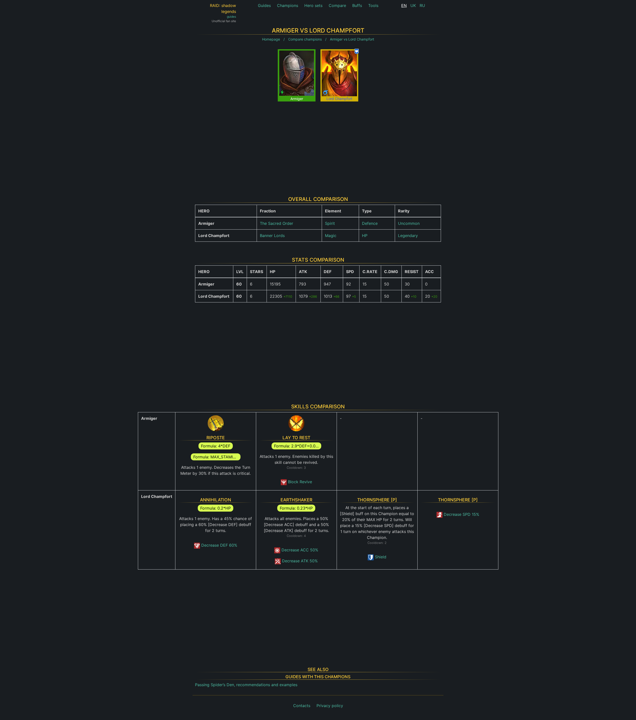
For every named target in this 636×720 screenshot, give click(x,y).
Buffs (357, 5)
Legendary (408, 235)
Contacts (301, 705)
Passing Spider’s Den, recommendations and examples (246, 684)
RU (422, 5)
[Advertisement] (318, 145)
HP (364, 235)
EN (404, 5)
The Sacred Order (276, 223)
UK (413, 5)
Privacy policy (330, 705)
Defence (370, 223)
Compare (337, 5)
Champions (287, 5)
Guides (264, 5)
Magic (330, 235)
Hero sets (313, 5)
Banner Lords (272, 235)
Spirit (330, 223)
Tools (373, 5)
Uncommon (409, 223)
